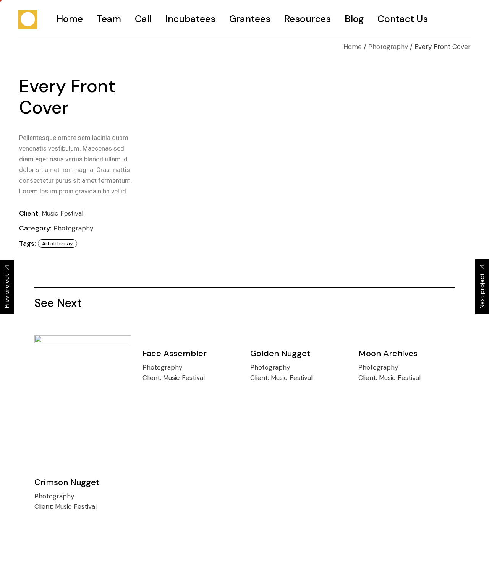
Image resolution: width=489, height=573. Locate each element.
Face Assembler (174, 353)
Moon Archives (388, 353)
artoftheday (57, 243)
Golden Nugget (280, 353)
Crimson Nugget (66, 482)
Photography (73, 228)
